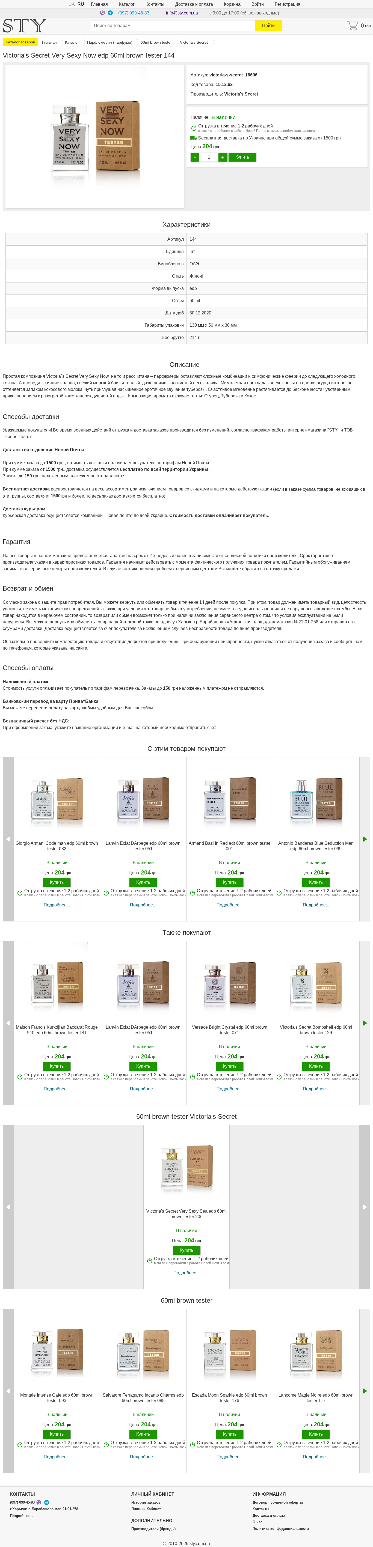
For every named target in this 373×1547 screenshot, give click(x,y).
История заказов (146, 1502)
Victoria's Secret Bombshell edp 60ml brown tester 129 (316, 1030)
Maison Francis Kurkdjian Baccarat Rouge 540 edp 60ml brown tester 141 (57, 1030)
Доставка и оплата (194, 4)
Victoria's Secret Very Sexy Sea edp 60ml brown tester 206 (186, 1214)
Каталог (127, 4)
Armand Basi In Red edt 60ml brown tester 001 (229, 846)
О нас (257, 1522)
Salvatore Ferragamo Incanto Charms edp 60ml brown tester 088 (143, 1398)
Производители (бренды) (153, 1529)
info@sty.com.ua (182, 13)
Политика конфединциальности (281, 1529)
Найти (268, 25)
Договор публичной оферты (278, 1502)
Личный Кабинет (146, 1509)
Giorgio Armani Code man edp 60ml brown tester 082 (57, 846)
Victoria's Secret (241, 94)
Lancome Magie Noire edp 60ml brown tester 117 (316, 1398)
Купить (242, 157)
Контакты (155, 4)
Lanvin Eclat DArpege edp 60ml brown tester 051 (143, 846)
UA (72, 4)
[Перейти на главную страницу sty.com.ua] (25, 25)
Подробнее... (57, 905)
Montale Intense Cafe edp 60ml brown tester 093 (57, 1398)
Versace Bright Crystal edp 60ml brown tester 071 (229, 1030)
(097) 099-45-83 (133, 13)
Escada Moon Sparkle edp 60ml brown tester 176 (229, 1398)
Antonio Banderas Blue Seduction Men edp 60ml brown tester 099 (316, 846)
